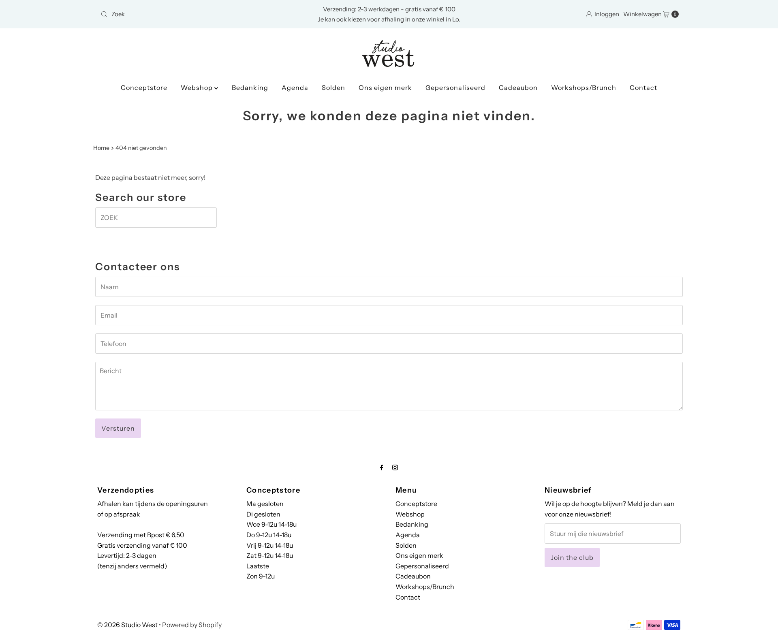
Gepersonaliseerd (455, 87)
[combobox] (192, 14)
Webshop (197, 87)
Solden (333, 87)
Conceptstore (144, 87)
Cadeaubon (518, 87)
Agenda (295, 87)
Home (101, 148)
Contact (643, 87)
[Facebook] (381, 467)
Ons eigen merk (385, 87)
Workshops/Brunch (583, 87)
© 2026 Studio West (127, 625)
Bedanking (250, 87)
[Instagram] (395, 467)
